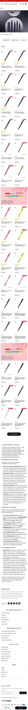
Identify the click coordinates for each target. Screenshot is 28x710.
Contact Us (4, 621)
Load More (14, 434)
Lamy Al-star (15, 40)
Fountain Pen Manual (6, 640)
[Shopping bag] (23, 4)
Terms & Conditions (6, 656)
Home (2, 34)
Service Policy (4, 649)
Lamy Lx (23, 40)
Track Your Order (5, 612)
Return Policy (4, 660)
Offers (2, 669)
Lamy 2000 (6, 40)
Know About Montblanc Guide (8, 633)
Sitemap (3, 676)
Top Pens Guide (5, 635)
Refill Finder (4, 672)
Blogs (2, 667)
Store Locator (4, 624)
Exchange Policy (5, 653)
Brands (6, 34)
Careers (3, 674)
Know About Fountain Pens (8, 631)
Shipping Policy (5, 658)
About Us (3, 615)
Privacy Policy (4, 647)
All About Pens (5, 637)
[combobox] (14, 8)
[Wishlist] (20, 4)
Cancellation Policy (5, 651)
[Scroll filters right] (27, 40)
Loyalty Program (5, 619)
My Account (4, 617)
